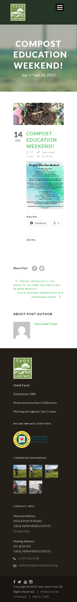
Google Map (21, 531)
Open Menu (60, 7)
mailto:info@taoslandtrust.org (38, 565)
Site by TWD (40, 596)
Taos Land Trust (45, 324)
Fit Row (47, 156)
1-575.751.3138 (28, 558)
